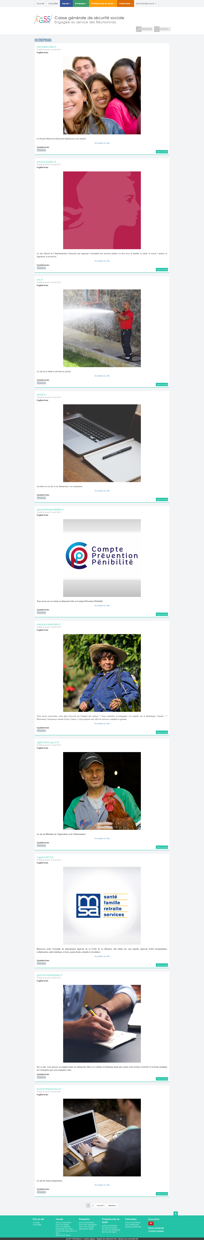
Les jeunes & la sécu (64, 1229)
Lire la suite (162, 151)
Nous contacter (156, 1228)
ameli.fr (41, 394)
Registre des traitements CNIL (107, 1239)
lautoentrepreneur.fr (49, 1088)
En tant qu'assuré (109, 1228)
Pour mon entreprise (88, 1224)
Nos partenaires (132, 1224)
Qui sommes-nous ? (145, 3)
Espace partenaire (133, 1227)
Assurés (65, 3)
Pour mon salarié (86, 1227)
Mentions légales (89, 1239)
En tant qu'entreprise (111, 1230)
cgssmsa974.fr (45, 857)
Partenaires (124, 3)
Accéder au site (102, 143)
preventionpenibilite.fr (50, 509)
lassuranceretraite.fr (49, 624)
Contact (164, 29)
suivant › (101, 1205)
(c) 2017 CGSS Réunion (74, 1239)
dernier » (112, 1205)
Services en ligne (63, 1235)
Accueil (40, 3)
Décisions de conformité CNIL (128, 1239)
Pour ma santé (62, 1224)
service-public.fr (46, 161)
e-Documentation (63, 1222)
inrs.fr (40, 279)
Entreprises (80, 3)
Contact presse (156, 1231)
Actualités (53, 3)
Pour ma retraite (63, 1227)
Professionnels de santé (102, 3)
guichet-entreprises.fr (49, 975)
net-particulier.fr (46, 46)
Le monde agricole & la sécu (66, 1232)
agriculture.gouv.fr (48, 742)
